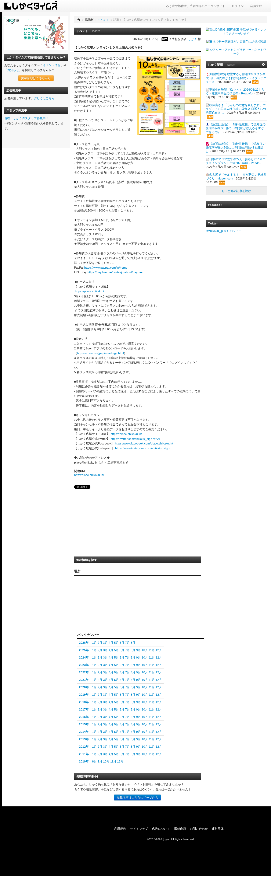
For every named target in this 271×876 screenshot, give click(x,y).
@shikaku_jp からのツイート (225, 231)
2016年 (84, 717)
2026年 (84, 642)
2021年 (84, 679)
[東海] (117, 612)
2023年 (84, 665)
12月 (159, 650)
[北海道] (130, 584)
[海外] (129, 622)
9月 (138, 650)
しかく (192, 39)
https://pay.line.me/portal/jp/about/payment (115, 272)
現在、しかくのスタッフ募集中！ (26, 118)
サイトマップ (139, 828)
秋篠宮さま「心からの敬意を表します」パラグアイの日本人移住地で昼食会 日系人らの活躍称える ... (236, 108)
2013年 (84, 739)
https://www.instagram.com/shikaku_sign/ (142, 448)
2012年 (84, 746)
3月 (105, 642)
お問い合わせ (199, 828)
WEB (164, 39)
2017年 (84, 709)
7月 (127, 642)
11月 (152, 650)
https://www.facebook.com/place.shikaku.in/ (144, 443)
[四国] (99, 613)
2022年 (84, 672)
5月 (116, 642)
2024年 (84, 657)
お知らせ (13, 70)
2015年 (84, 724)
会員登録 (256, 6)
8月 (133, 642)
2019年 (84, 694)
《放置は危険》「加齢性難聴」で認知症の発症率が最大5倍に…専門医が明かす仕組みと (235, 147)
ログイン (238, 6)
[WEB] (111, 622)
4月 (111, 642)
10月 (145, 650)
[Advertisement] (106, 524)
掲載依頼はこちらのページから (137, 797)
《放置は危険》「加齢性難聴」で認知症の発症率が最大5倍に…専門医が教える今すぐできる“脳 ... (235, 128)
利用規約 (120, 828)
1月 (94, 642)
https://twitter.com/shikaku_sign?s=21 (135, 438)
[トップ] (78, 19)
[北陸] (117, 603)
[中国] (99, 605)
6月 (122, 642)
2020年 (84, 687)
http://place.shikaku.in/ (89, 475)
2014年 (84, 731)
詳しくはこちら (44, 98)
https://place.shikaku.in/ (90, 291)
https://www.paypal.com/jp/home (105, 267)
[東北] (128, 597)
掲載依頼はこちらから (36, 78)
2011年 (84, 754)
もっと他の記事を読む (236, 191)
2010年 (84, 761)
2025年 (84, 650)
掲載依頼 (180, 828)
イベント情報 (52, 65)
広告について (161, 828)
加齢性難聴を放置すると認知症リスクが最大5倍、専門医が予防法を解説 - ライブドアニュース (236, 77)
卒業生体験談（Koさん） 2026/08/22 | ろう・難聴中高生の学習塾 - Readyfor (235, 91)
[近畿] (107, 609)
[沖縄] (83, 618)
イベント (103, 19)
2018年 (84, 702)
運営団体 (218, 828)
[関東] (128, 611)
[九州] (89, 610)
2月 (100, 642)
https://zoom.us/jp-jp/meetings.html (100, 353)
